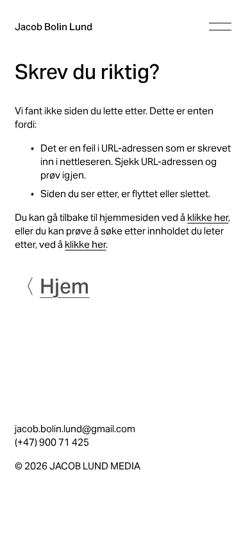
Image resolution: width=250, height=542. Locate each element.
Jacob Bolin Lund (53, 27)
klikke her (207, 217)
